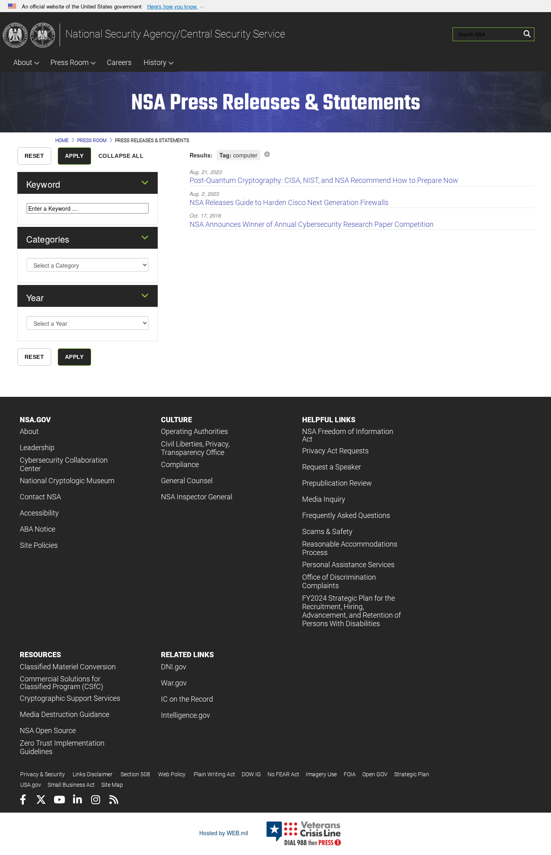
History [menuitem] (155, 62)
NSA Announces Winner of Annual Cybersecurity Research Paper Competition (312, 224)
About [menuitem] (22, 62)
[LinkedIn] (77, 800)
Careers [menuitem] (119, 62)
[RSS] (113, 800)
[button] (176, 6)
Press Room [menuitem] (69, 62)
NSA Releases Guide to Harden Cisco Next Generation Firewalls (289, 202)
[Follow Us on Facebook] (23, 800)
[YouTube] (59, 800)
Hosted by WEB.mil (223, 833)
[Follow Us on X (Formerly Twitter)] (41, 800)
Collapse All (121, 156)
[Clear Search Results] (267, 154)
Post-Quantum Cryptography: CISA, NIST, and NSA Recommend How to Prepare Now (324, 180)
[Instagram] (95, 800)
